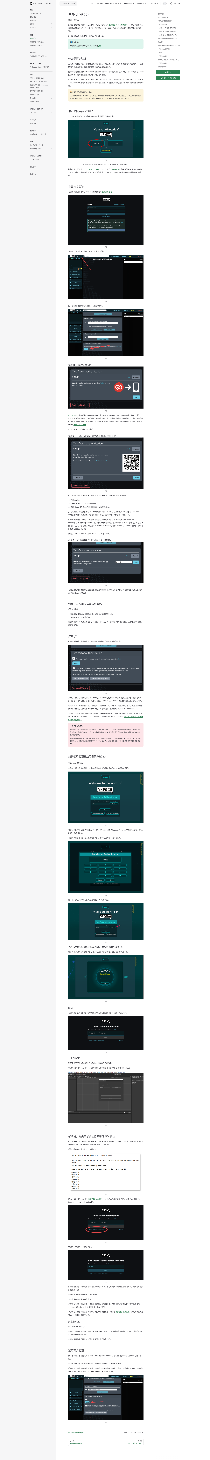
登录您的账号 (107, 192)
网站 (160, 53)
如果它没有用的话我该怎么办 (168, 39)
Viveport (114, 169)
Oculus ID (87, 169)
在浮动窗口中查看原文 (168, 78)
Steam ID (97, 169)
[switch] (164, 3)
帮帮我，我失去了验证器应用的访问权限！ (169, 60)
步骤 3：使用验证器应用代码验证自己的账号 (168, 35)
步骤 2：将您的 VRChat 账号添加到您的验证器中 (168, 31)
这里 (99, 46)
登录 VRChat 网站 (95, 1199)
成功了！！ (161, 42)
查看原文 (168, 72)
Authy (70, 415)
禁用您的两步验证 (123, 1312)
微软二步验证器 (80, 424)
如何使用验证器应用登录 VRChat (169, 46)
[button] (41, 10)
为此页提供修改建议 (77, 1433)
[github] (171, 3)
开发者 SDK (163, 56)
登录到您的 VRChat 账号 (118, 25)
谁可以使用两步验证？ (165, 21)
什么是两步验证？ (164, 17)
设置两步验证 (162, 24)
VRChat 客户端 (164, 49)
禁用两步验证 (162, 67)
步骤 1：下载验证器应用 (167, 28)
